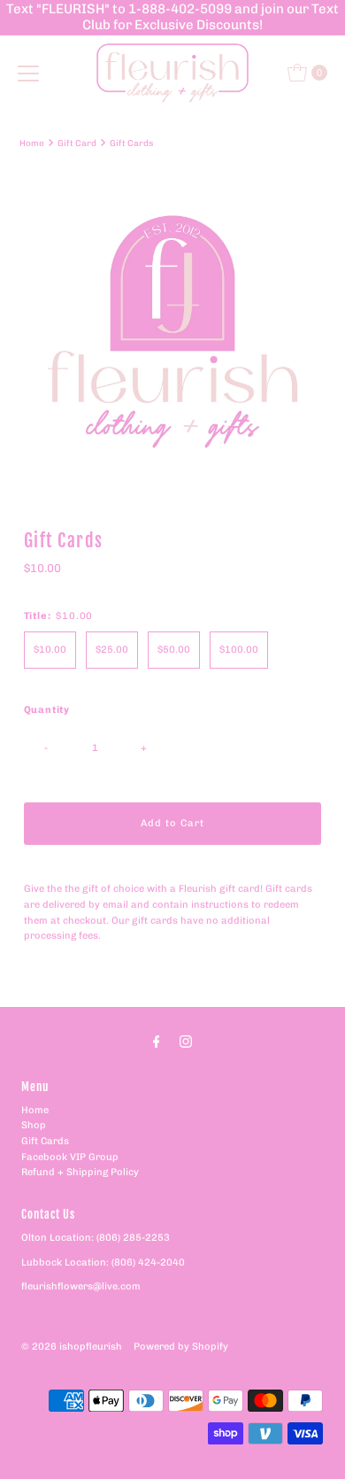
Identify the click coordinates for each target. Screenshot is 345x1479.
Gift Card (77, 143)
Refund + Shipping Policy (80, 1172)
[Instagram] (186, 1041)
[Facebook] (156, 1041)
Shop (33, 1125)
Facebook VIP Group (70, 1157)
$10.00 (50, 649)
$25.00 (112, 649)
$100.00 (238, 649)
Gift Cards (45, 1141)
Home (31, 143)
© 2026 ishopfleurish (71, 1346)
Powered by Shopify (181, 1346)
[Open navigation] (28, 72)
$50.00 (173, 649)
